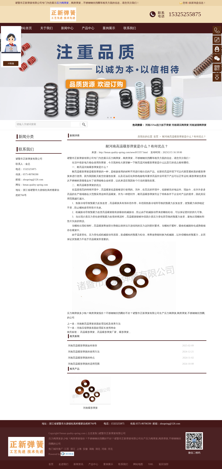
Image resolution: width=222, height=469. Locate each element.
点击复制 (92, 433)
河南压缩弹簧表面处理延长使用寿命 (96, 328)
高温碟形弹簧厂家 (107, 332)
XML (150, 464)
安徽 (85, 449)
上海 (79, 449)
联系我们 (129, 28)
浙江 (72, 449)
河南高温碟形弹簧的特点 (81, 357)
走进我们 (63, 464)
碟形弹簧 (124, 332)
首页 (155, 136)
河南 (104, 449)
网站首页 (25, 28)
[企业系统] (67, 454)
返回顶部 (163, 464)
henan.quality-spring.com (35, 185)
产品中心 (88, 28)
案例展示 (109, 28)
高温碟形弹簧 (87, 332)
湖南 (91, 449)
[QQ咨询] (217, 49)
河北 (110, 449)
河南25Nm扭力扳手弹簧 (158, 125)
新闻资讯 (78, 464)
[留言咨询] (217, 39)
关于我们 (46, 28)
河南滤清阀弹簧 (197, 125)
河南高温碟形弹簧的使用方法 (84, 351)
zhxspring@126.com (33, 179)
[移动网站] (217, 67)
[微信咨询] (217, 58)
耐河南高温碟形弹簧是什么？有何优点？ (184, 136)
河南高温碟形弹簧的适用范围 (84, 364)
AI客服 (11, 63)
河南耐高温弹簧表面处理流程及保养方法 (99, 323)
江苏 (66, 449)
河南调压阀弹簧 (180, 125)
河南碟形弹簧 (90, 408)
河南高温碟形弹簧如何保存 (82, 345)
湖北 (97, 449)
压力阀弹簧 (63, 3)
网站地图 (138, 464)
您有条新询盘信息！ (194, 3)
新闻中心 (67, 28)
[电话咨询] (217, 30)
